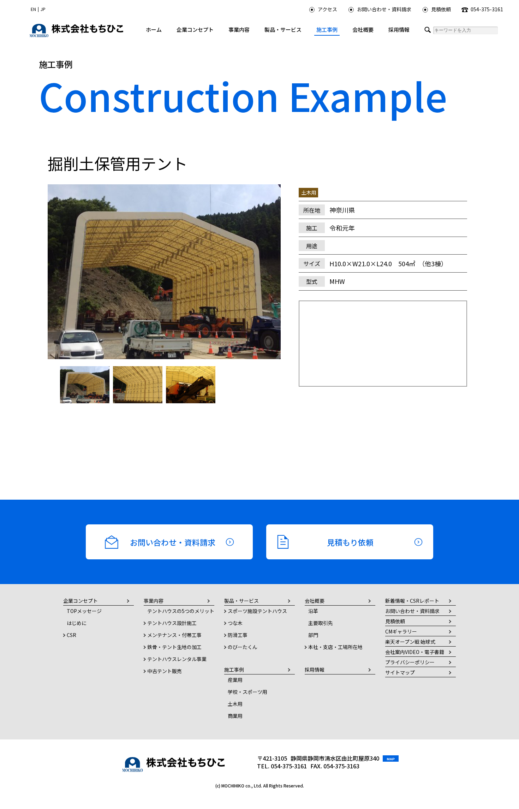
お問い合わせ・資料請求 (384, 9)
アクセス (327, 9)
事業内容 (239, 29)
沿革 (313, 610)
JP (43, 9)
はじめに (76, 622)
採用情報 (399, 29)
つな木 (235, 622)
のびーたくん (242, 646)
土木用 (235, 703)
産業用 (235, 679)
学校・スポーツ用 (247, 691)
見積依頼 (441, 9)
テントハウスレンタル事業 (177, 658)
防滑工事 (237, 634)
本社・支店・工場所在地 (335, 646)
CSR (71, 634)
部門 (313, 634)
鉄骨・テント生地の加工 (174, 646)
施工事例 (327, 29)
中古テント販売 (164, 670)
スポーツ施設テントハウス (257, 610)
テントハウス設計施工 (172, 622)
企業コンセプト (195, 29)
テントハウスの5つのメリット (180, 610)
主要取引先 (320, 622)
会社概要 (363, 29)
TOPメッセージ (84, 610)
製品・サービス (283, 29)
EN (33, 9)
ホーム (154, 29)
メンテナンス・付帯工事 (174, 634)
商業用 (235, 715)
